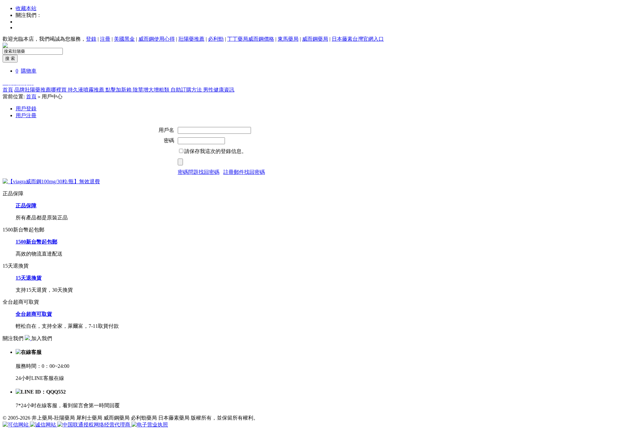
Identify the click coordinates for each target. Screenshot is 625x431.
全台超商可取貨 (34, 314)
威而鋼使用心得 (156, 39)
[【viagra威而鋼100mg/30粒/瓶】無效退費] (51, 181)
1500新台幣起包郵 (36, 241)
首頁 (8, 89)
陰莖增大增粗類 (152, 89)
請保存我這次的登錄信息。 (215, 151)
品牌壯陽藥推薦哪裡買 (41, 89)
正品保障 (26, 205)
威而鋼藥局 (315, 39)
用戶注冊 (26, 115)
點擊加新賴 (119, 89)
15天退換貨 (29, 278)
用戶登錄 (26, 108)
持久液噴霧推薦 (86, 89)
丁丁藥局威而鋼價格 (250, 39)
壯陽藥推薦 (191, 39)
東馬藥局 (288, 39)
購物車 (28, 71)
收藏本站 (26, 8)
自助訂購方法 (187, 89)
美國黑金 (124, 39)
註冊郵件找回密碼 (244, 172)
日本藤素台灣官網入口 (358, 39)
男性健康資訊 (218, 89)
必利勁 (216, 39)
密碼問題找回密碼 (198, 172)
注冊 (105, 39)
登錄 (91, 39)
